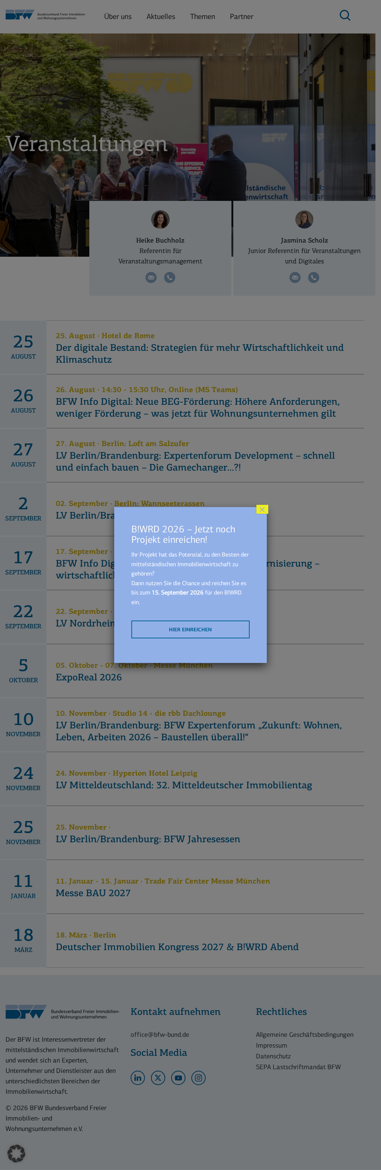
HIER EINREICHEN (190, 629)
